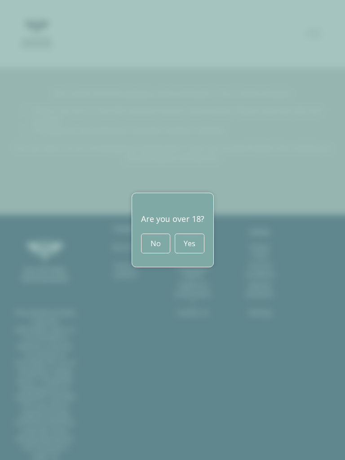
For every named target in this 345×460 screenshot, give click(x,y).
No (155, 243)
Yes (189, 243)
